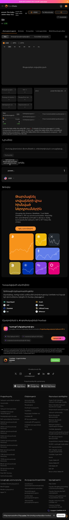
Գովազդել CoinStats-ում (32, 413)
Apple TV (3, 492)
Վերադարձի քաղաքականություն (32, 501)
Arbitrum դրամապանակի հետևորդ (8, 432)
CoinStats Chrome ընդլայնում (9, 484)
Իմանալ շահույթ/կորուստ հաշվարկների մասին (57, 496)
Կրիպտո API (57, 338)
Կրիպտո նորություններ (8, 409)
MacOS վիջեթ (4, 486)
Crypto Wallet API (54, 460)
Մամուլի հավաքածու (32, 408)
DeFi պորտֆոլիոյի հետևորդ (9, 419)
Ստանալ (55, 360)
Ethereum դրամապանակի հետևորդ (9, 446)
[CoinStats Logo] (11, 6)
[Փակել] (66, 1)
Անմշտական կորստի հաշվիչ (58, 409)
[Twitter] (16, 375)
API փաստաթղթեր (31, 419)
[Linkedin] (43, 375)
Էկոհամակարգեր (6, 476)
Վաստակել (4, 403)
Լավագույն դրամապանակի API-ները (18, 340)
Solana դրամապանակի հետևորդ (8, 436)
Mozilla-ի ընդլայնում (7, 489)
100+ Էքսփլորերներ (55, 447)
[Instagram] (20, 375)
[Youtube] (48, 375)
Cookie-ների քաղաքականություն (32, 496)
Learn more (43, 1)
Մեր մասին (28, 429)
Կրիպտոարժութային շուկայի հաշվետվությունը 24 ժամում (59, 433)
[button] (65, 91)
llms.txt (51, 457)
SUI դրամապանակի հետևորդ (7, 469)
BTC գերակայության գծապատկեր (55, 437)
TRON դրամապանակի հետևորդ (8, 460)
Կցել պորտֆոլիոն (25, 228)
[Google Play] (33, 386)
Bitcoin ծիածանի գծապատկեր (54, 416)
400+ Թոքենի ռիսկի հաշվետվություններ (55, 450)
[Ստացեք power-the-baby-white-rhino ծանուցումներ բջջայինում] (61, 12)
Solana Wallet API (54, 463)
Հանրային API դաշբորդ (32, 422)
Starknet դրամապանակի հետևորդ (8, 423)
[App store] (19, 386)
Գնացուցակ (29, 405)
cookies (24, 515)
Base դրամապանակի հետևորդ (7, 450)
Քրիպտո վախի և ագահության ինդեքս (56, 425)
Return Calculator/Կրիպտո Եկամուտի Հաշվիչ (57, 405)
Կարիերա (28, 410)
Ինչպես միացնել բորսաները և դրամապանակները (58, 487)
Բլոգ (1, 406)
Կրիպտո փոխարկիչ (56, 412)
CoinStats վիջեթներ (55, 429)
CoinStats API (28, 416)
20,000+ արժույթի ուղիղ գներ (58, 444)
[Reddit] (39, 375)
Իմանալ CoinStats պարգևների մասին (55, 506)
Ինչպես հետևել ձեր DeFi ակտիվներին (57, 492)
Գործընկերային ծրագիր (8, 416)
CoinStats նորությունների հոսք (33, 425)
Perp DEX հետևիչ (6, 473)
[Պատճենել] (65, 91)
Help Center (52, 484)
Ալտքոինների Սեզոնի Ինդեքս (58, 441)
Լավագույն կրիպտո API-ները (33, 336)
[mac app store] (48, 386)
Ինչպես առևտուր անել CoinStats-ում (56, 501)
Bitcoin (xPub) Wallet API (56, 471)
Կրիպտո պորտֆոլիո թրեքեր (10, 400)
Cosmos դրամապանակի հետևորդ (8, 441)
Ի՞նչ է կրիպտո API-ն (13, 336)
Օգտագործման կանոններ (33, 488)
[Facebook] (53, 375)
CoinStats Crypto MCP (55, 454)
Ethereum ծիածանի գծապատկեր (55, 420)
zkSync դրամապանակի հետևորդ (8, 427)
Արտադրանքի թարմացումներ (30, 401)
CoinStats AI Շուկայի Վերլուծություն (6, 412)
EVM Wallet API (53, 466)
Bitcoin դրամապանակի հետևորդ (8, 464)
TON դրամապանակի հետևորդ (7, 455)
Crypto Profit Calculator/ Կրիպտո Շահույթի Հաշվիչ (58, 401)
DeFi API (51, 469)
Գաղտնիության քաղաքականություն (32, 492)
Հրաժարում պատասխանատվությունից (34, 484)
